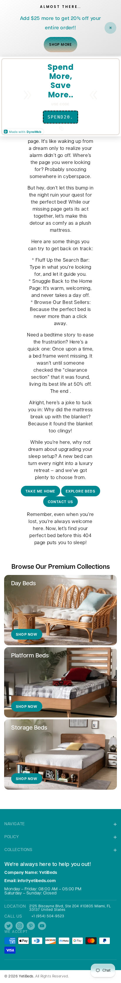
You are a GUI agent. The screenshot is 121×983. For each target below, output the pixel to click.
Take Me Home (40, 491)
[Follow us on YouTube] (42, 926)
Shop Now (27, 635)
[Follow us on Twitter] (8, 926)
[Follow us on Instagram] (20, 926)
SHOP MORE (60, 44)
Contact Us (60, 502)
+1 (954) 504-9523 (47, 916)
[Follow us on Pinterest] (31, 926)
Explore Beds (80, 491)
